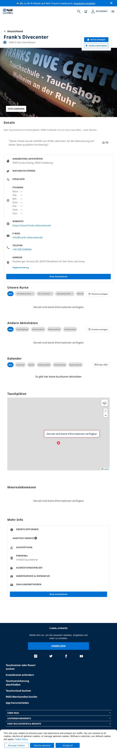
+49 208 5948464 (22, 249)
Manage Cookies (16, 745)
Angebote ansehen (84, 3)
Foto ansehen (16, 108)
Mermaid (81, 293)
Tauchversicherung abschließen (17, 682)
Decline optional (42, 745)
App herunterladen (17, 702)
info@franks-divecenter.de (27, 237)
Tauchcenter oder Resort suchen (20, 666)
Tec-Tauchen (44, 293)
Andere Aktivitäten (98, 45)
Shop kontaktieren (59, 276)
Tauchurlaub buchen (18, 690)
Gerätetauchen (24, 293)
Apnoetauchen (64, 293)
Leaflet (106, 469)
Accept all (68, 745)
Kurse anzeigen (98, 39)
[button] (58, 443)
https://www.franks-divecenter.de (31, 225)
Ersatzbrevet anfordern (20, 675)
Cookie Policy (21, 739)
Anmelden (58, 646)
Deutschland (14, 31)
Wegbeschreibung (20, 267)
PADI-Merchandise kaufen (21, 696)
